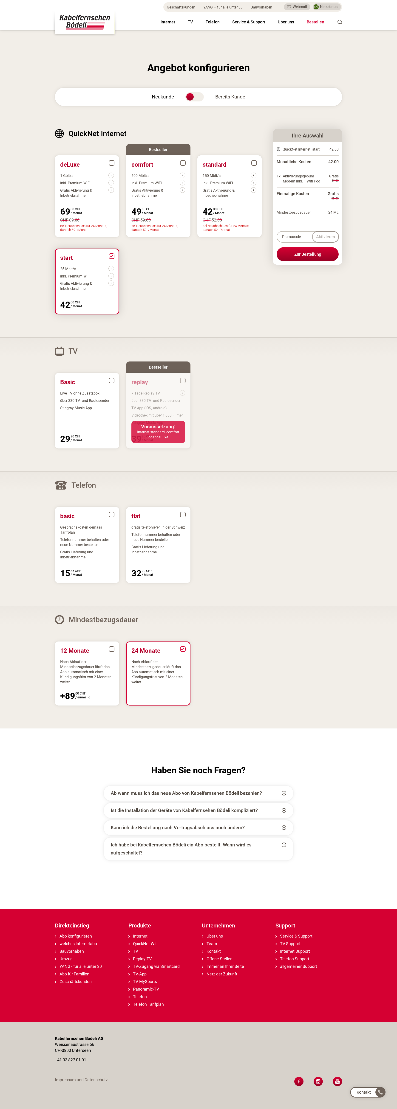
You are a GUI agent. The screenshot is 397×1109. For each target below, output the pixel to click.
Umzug (66, 958)
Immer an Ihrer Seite (225, 966)
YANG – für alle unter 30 (223, 7)
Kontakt (213, 951)
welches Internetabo (78, 943)
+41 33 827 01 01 (70, 1059)
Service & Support (248, 22)
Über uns (286, 22)
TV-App (139, 974)
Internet (168, 22)
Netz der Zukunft (221, 974)
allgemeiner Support (298, 966)
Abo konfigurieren (75, 936)
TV (190, 22)
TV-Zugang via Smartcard (156, 966)
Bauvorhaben (261, 7)
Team (211, 943)
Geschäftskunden (181, 7)
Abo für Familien (74, 974)
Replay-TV (142, 958)
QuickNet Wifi (145, 943)
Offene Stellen (219, 958)
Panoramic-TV (145, 989)
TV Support (290, 943)
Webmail (300, 7)
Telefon (213, 22)
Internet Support (294, 951)
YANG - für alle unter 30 (80, 966)
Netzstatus (328, 7)
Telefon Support (294, 958)
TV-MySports (144, 981)
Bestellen (315, 22)
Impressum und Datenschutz (81, 1079)
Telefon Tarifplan (148, 1004)
